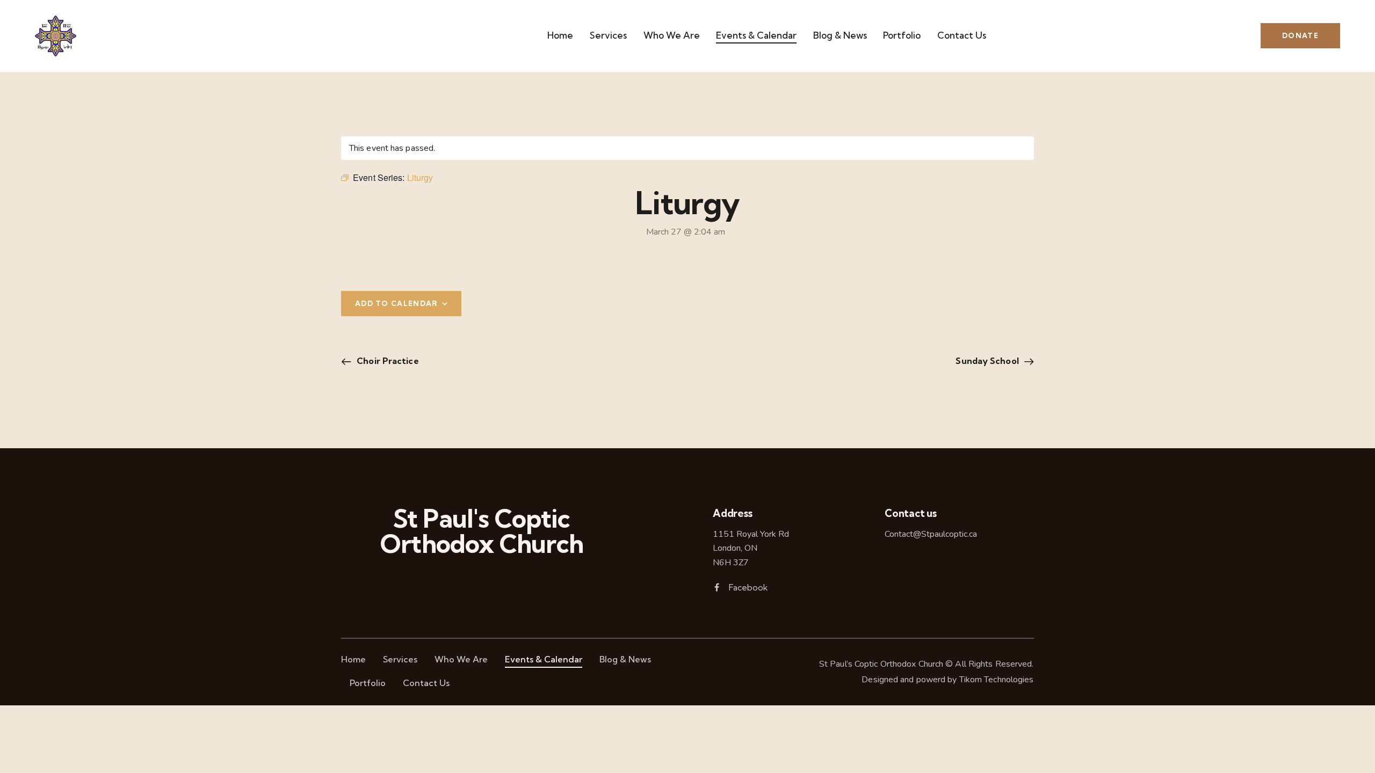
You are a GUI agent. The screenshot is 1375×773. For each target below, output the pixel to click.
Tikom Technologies (996, 680)
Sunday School (988, 360)
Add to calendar (396, 303)
